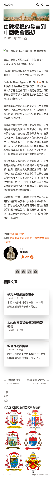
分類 (6, 396)
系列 (6, 400)
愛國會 (28, 238)
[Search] (37, 4)
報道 (38, 82)
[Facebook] (31, 256)
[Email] (22, 256)
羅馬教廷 (19, 233)
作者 (6, 392)
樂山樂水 (8, 4)
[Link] (27, 256)
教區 (11, 233)
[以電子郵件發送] (23, 271)
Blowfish (42, 474)
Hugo (34, 474)
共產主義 (19, 238)
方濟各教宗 (38, 238)
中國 (11, 238)
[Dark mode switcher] (42, 4)
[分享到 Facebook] (17, 271)
